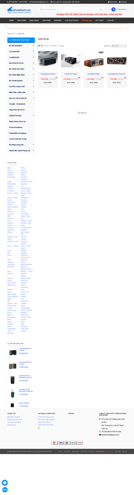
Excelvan (10, 191)
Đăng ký (124, 2)
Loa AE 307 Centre (71, 74)
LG (22, 186)
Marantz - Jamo (27, 271)
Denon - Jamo (12, 303)
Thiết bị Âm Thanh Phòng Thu (19, 151)
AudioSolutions (26, 264)
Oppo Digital (11, 294)
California (24, 280)
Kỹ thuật (100, 20)
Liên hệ (110, 20)
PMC (9, 260)
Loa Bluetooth (71, 20)
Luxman (10, 218)
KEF (8, 221)
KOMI (9, 182)
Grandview (25, 214)
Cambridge (11, 329)
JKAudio (24, 202)
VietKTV (10, 290)
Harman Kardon (26, 182)
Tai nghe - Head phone (17, 104)
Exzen (9, 251)
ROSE (23, 168)
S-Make (23, 303)
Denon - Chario (12, 193)
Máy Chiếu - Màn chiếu (17, 92)
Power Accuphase (15, 127)
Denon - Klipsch (26, 310)
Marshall (24, 184)
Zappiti (23, 294)
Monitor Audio (26, 317)
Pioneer (23, 251)
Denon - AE (25, 292)
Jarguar (10, 324)
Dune (22, 322)
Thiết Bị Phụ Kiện (15, 116)
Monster (10, 186)
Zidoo (9, 170)
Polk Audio (25, 329)
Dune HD (10, 333)
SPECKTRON (25, 189)
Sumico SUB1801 (24, 403)
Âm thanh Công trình (16, 145)
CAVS (9, 280)
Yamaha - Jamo (13, 241)
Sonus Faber (12, 310)
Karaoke (58, 20)
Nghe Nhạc (34, 20)
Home (11, 20)
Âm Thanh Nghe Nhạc (17, 75)
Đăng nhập (113, 2)
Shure (9, 292)
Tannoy (23, 319)
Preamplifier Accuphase (17, 133)
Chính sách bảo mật (14, 420)
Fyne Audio (11, 177)
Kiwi (22, 299)
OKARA (23, 207)
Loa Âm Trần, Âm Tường (17, 139)
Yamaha (24, 253)
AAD (22, 324)
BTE (22, 209)
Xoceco (10, 189)
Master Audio (26, 278)
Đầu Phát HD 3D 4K (16, 63)
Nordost (10, 228)
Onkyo (23, 170)
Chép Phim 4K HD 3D (17, 110)
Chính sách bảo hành (45, 425)
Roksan (10, 274)
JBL (8, 301)
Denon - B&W (25, 191)
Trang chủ (10, 34)
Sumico (10, 278)
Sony (9, 271)
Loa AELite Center (94, 74)
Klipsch (10, 315)
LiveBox (24, 331)
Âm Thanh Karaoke (16, 81)
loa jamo (10, 172)
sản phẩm (121, 9)
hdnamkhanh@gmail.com (40, 2)
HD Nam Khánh (46, 451)
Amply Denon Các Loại (17, 121)
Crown (23, 205)
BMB (9, 216)
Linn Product (11, 283)
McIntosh (10, 267)
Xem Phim (46, 20)
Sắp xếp (107, 46)
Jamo (9, 331)
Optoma (24, 283)
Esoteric (24, 200)
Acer (22, 290)
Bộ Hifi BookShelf (15, 46)
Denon (9, 322)
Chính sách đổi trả (44, 422)
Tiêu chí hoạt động (14, 422)
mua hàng (48, 83)
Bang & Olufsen (12, 207)
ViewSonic (25, 301)
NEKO (23, 175)
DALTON (24, 172)
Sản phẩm (21, 20)
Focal (23, 212)
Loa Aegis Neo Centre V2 (116, 74)
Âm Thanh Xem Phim (16, 69)
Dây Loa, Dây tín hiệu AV (17, 98)
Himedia (24, 326)
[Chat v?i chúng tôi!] (5, 483)
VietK (9, 209)
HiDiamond (11, 285)
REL (22, 218)
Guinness (24, 260)
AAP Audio (25, 315)
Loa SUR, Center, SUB (17, 87)
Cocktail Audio (26, 228)
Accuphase (11, 317)
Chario (23, 262)
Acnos (9, 255)
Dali (8, 253)
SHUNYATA (25, 198)
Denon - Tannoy (13, 246)
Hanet (9, 326)
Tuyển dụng (11, 425)
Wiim (9, 168)
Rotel (9, 313)
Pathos (23, 297)
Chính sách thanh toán (46, 417)
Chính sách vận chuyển (46, 420)
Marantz (24, 313)
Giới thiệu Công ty (13, 417)
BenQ (9, 319)
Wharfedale (11, 184)
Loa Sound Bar (14, 52)
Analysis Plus (25, 216)
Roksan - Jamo (26, 221)
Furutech (24, 230)
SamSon (10, 175)
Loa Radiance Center (48, 74)
